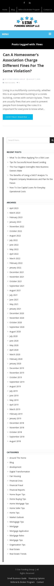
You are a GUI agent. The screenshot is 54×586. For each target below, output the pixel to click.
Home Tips (14, 512)
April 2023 (14, 208)
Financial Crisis (16, 480)
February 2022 (16, 263)
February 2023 (16, 217)
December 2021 (17, 272)
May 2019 (14, 400)
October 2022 (16, 231)
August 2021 (15, 290)
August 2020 (15, 331)
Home (4, 9)
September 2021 (17, 286)
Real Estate (15, 549)
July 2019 (14, 391)
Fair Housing (10, 83)
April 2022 (14, 254)
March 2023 (15, 212)
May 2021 (14, 304)
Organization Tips (17, 544)
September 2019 (17, 382)
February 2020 (16, 359)
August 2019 (15, 386)
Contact (40, 582)
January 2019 (15, 418)
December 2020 (17, 313)
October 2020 (16, 322)
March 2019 (15, 409)
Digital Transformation (20, 471)
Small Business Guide (16, 578)
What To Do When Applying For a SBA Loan (29, 157)
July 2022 (14, 240)
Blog (13, 9)
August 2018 (15, 441)
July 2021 (14, 295)
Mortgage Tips (16, 540)
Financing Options (37, 578)
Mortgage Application (19, 531)
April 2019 (14, 404)
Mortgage (14, 526)
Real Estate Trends (18, 553)
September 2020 (17, 327)
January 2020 (15, 363)
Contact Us (47, 9)
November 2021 (17, 276)
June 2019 (14, 395)
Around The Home (18, 458)
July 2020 (14, 336)
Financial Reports (17, 490)
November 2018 (17, 427)
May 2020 (14, 345)
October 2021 (16, 281)
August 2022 (15, 235)
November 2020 (17, 318)
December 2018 (17, 423)
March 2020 (15, 354)
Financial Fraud (16, 485)
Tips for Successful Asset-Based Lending (28, 162)
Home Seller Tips (17, 508)
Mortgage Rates (17, 535)
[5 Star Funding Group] (27, 21)
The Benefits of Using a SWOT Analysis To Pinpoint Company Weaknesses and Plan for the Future (31, 179)
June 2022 (14, 244)
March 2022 (15, 258)
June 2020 (14, 340)
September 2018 (17, 436)
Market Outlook (17, 517)
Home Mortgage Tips (19, 503)
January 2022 (15, 267)
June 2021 (14, 299)
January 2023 (15, 222)
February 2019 (16, 413)
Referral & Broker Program (29, 9)
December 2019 (17, 368)
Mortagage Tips (17, 522)
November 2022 (17, 226)
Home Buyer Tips (17, 494)
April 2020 (14, 350)
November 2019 (17, 372)
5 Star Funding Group (16, 79)
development (15, 467)
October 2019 (16, 377)
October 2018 (16, 432)
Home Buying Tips (18, 499)
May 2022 (14, 249)
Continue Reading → (18, 117)
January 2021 (15, 308)
